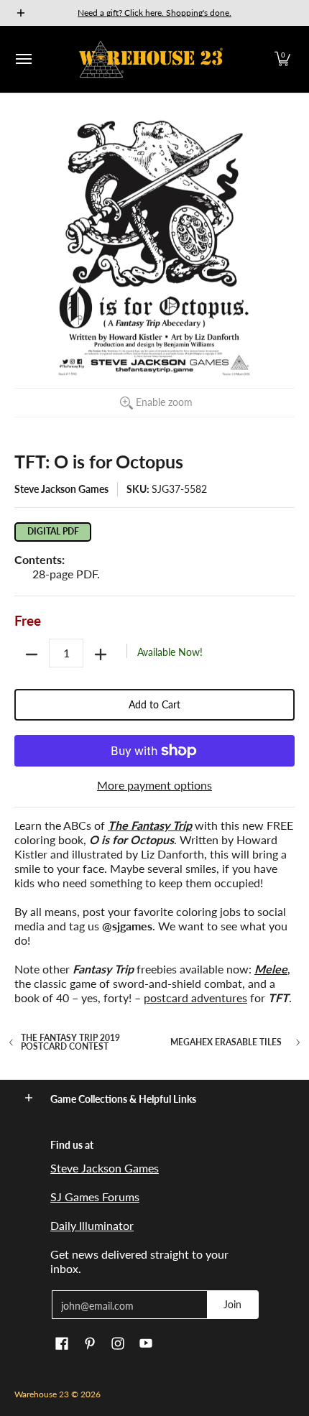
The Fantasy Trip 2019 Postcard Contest (70, 1042)
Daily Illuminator (92, 1225)
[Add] (100, 654)
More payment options (154, 785)
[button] (282, 59)
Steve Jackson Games (61, 489)
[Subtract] (31, 654)
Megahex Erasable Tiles (226, 1042)
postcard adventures (195, 997)
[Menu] (23, 59)
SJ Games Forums (94, 1196)
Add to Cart (154, 704)
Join (232, 1304)
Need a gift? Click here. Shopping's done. (154, 12)
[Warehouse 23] (151, 59)
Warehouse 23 (41, 1394)
